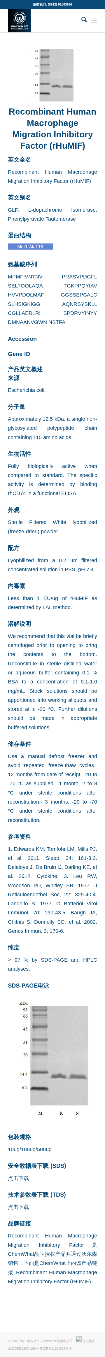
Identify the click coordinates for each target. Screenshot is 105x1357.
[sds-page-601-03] (52, 75)
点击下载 (18, 1178)
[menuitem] (81, 20)
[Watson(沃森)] (43, 20)
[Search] (81, 20)
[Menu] (94, 21)
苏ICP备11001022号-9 (55, 1348)
